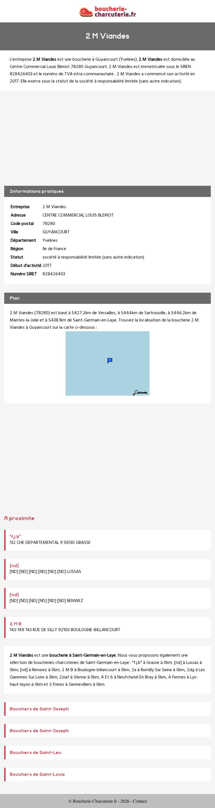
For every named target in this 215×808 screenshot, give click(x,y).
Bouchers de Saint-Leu (35, 752)
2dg (190, 670)
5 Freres (56, 684)
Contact (140, 801)
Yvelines (127, 59)
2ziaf (64, 677)
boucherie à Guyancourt (95, 59)
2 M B (16, 624)
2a (134, 670)
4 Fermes (177, 677)
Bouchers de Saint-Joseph (39, 709)
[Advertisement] (107, 138)
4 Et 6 (107, 677)
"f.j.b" (15, 536)
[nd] (14, 565)
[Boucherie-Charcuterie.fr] (107, 11)
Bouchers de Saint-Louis (37, 774)
